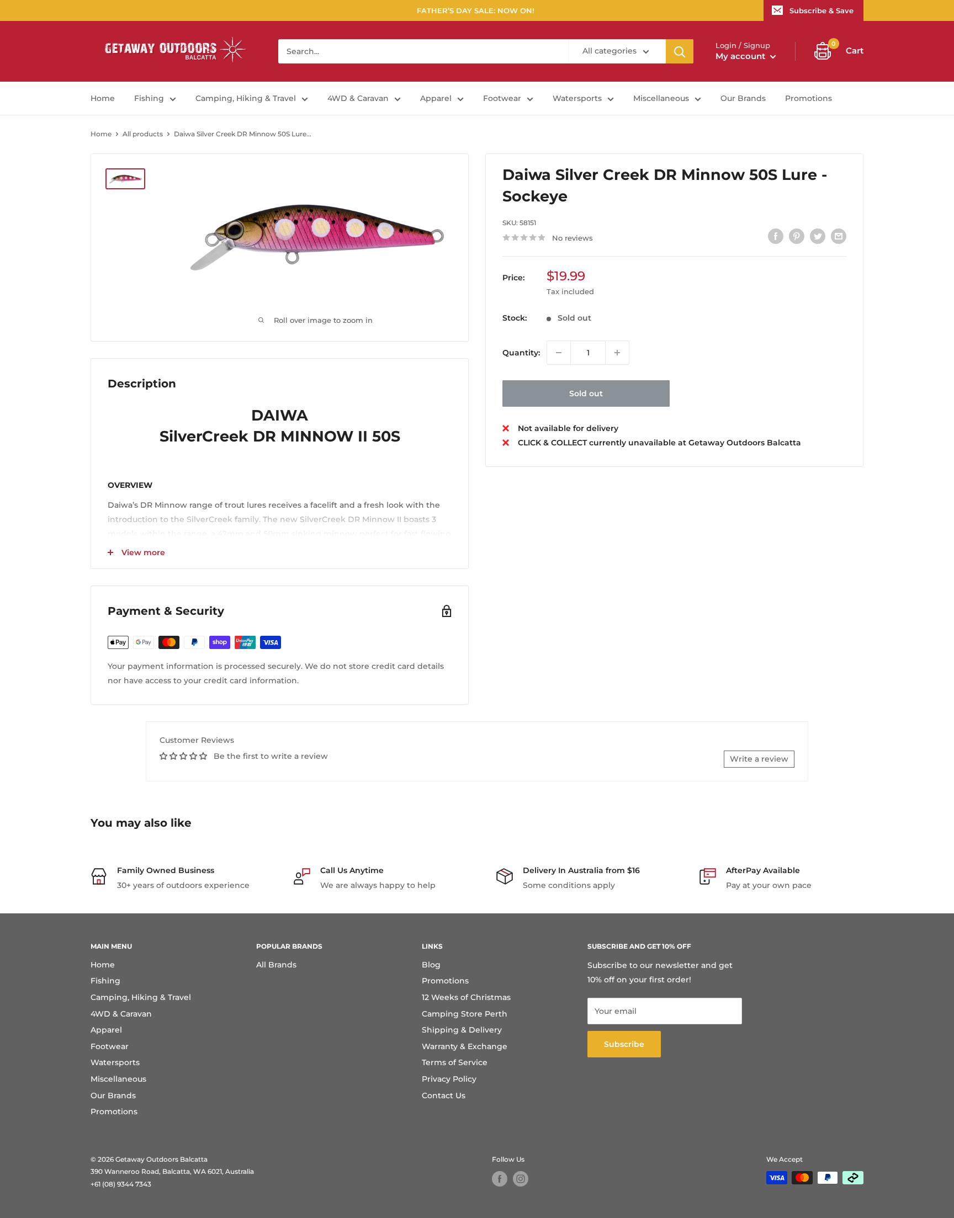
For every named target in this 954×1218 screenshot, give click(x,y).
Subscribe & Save (821, 10)
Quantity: (521, 352)
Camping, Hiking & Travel (245, 98)
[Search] (679, 51)
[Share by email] (838, 236)
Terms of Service (454, 1062)
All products (143, 134)
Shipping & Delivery (462, 1030)
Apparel (436, 98)
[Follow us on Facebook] (499, 1179)
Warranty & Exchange (464, 1046)
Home (103, 98)
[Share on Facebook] (775, 236)
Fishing (149, 98)
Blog (431, 965)
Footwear (502, 98)
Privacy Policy (449, 1079)
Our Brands (743, 98)
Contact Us (443, 1095)
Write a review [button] (759, 759)
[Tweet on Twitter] (817, 236)
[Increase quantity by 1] (617, 352)
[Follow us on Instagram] (520, 1179)
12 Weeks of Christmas (466, 997)
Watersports (577, 98)
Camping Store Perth (464, 1014)
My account (741, 56)
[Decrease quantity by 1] (558, 352)
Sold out (586, 393)
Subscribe (624, 1044)
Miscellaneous (661, 98)
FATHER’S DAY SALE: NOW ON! (475, 10)
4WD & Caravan (358, 98)
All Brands (276, 965)
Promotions (808, 98)
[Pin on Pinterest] (796, 236)
